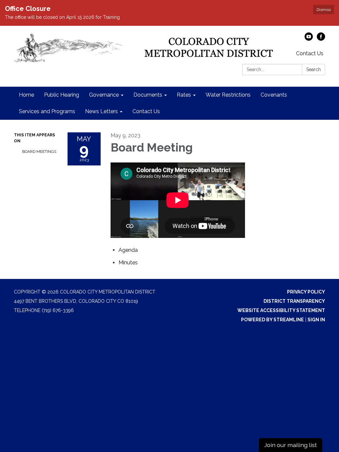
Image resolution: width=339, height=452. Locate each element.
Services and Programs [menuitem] (47, 111)
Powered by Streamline (272, 319)
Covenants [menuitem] (274, 95)
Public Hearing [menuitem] (61, 95)
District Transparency (294, 301)
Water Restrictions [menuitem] (228, 95)
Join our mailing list (290, 444)
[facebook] (321, 39)
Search (313, 69)
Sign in (316, 319)
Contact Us (309, 53)
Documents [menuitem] (147, 95)
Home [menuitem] (26, 95)
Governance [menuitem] (104, 95)
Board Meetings (39, 151)
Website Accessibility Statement (281, 310)
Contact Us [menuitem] (146, 111)
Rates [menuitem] (184, 95)
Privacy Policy (306, 291)
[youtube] (309, 39)
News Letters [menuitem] (101, 111)
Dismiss (323, 9)
